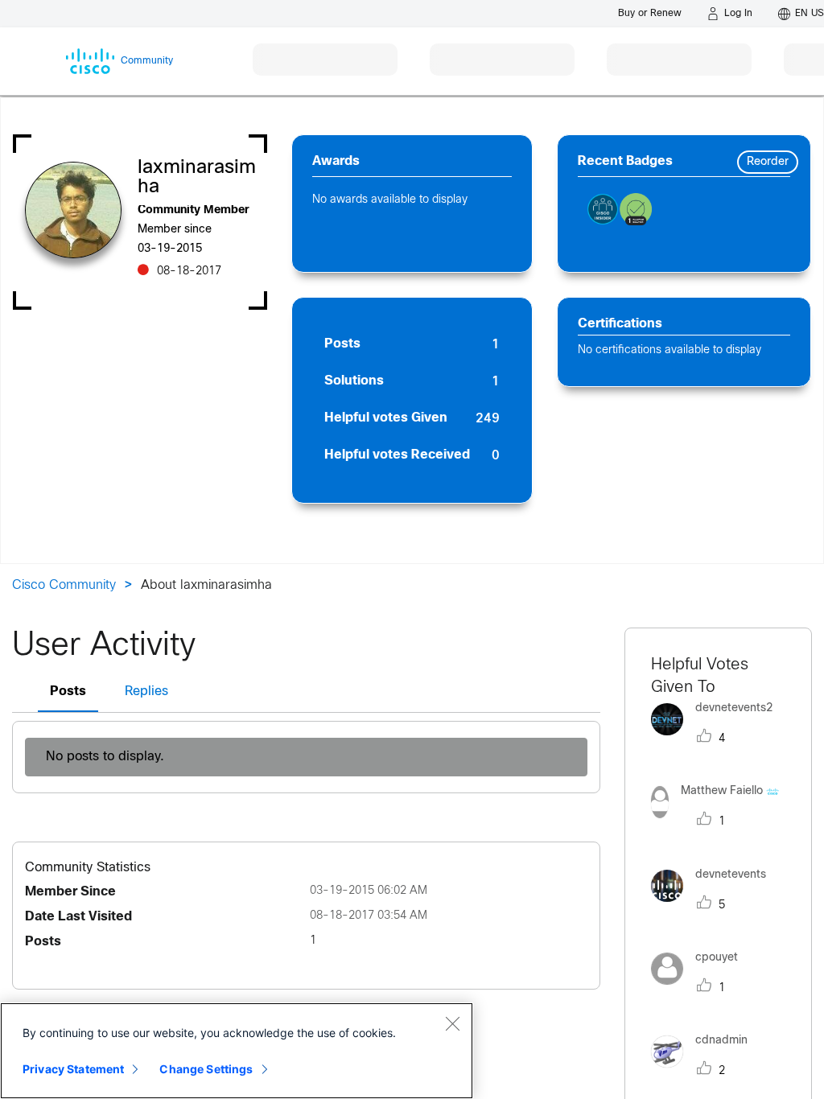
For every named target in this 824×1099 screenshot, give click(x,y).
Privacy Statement (73, 1069)
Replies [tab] (146, 691)
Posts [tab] (68, 691)
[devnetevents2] (718, 739)
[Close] (452, 1023)
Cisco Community (64, 585)
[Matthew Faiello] (718, 823)
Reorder (768, 162)
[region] (236, 1050)
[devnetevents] (714, 905)
